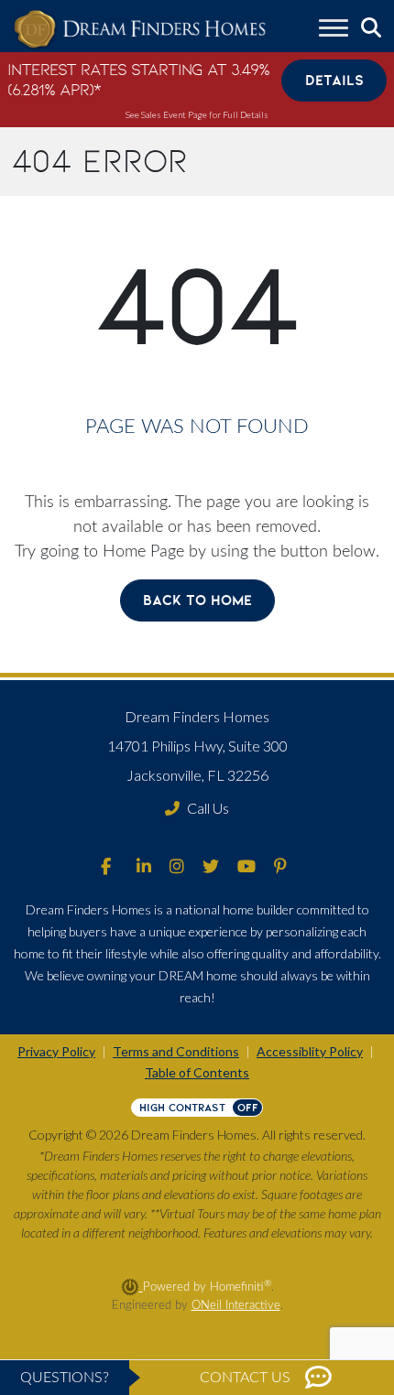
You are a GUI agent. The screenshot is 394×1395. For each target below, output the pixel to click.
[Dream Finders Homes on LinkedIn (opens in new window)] (144, 868)
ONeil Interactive (236, 1305)
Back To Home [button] (197, 600)
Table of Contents (197, 1072)
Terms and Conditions (176, 1051)
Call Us (208, 807)
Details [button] (334, 80)
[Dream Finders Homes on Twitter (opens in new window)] (210, 868)
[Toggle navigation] (333, 30)
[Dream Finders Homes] (139, 29)
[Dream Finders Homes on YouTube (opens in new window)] (246, 868)
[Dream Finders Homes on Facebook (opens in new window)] (106, 868)
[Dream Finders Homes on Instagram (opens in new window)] (177, 868)
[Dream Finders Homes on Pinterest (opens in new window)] (280, 868)
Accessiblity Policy (310, 1051)
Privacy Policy (56, 1051)
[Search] (371, 28)
